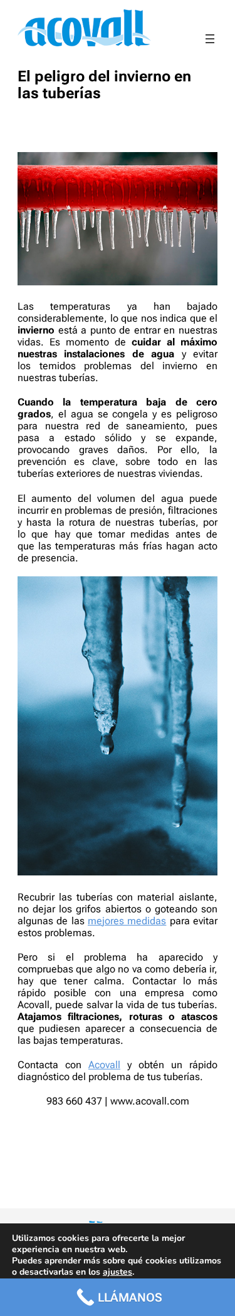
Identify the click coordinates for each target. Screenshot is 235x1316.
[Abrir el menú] (209, 38)
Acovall (104, 1065)
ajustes (117, 1272)
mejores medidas (127, 921)
